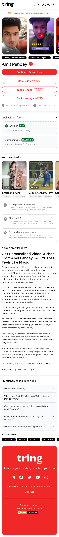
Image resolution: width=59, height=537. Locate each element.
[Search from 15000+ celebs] (33, 4)
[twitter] (29, 478)
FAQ (49, 486)
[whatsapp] (46, 478)
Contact (29, 491)
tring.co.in (34, 504)
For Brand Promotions (29, 72)
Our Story (12, 486)
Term (32, 486)
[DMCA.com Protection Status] (27, 512)
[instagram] (13, 478)
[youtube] (38, 478)
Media (23, 486)
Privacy (41, 486)
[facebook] (21, 478)
